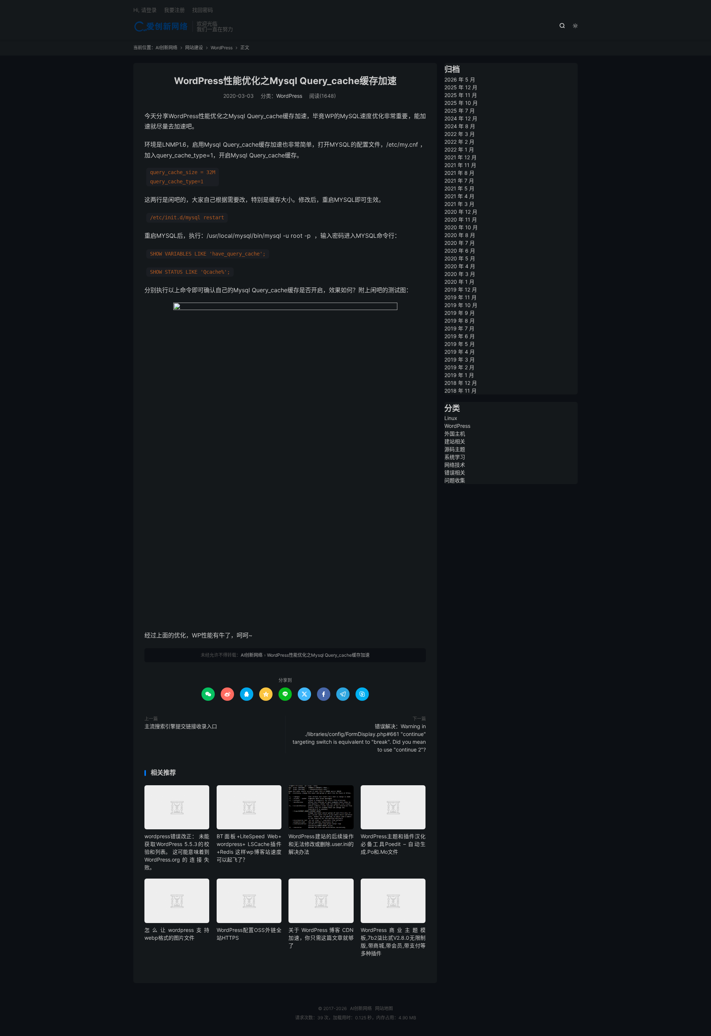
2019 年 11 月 (460, 297)
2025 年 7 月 (459, 110)
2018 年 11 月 (460, 390)
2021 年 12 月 (460, 157)
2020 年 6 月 (459, 250)
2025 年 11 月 (460, 95)
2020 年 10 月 (461, 227)
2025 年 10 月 (461, 103)
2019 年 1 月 (459, 375)
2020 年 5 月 (459, 258)
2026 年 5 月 (459, 79)
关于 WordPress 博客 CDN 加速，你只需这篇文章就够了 (320, 938)
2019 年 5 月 (459, 344)
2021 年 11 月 (460, 165)
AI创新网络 (160, 26)
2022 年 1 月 (459, 149)
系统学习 (454, 457)
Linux (450, 418)
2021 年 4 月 (459, 196)
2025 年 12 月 (460, 87)
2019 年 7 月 (459, 328)
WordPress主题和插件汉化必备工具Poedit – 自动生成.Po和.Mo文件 (393, 844)
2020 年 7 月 (459, 243)
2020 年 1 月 (459, 282)
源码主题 (454, 449)
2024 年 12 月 (460, 118)
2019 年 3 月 (459, 359)
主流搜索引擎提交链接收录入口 (180, 726)
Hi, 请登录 (145, 10)
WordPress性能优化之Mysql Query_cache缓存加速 (285, 80)
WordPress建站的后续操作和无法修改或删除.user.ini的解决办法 (320, 844)
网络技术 (454, 465)
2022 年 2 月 (459, 142)
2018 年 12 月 (460, 383)
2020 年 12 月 (460, 212)
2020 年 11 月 (460, 219)
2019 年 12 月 (460, 289)
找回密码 (202, 10)
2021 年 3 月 (459, 204)
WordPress (222, 47)
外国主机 (454, 433)
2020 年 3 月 (459, 274)
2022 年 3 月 (459, 134)
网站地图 (384, 1008)
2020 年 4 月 (459, 266)
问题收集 (454, 480)
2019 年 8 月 (459, 320)
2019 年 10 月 (460, 305)
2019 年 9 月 (459, 313)
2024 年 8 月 (459, 126)
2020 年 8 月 (459, 235)
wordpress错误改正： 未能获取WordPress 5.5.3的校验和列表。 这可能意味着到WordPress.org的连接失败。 (176, 851)
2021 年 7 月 (459, 180)
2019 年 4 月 (459, 352)
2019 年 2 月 (459, 367)
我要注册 (174, 10)
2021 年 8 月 (459, 173)
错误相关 (454, 472)
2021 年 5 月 (459, 188)
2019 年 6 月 (459, 336)
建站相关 (454, 441)
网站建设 (194, 47)
